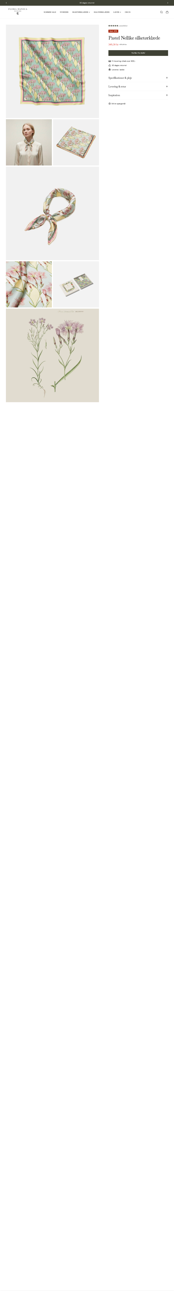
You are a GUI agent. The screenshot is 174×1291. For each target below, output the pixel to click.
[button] (113, 26)
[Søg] (161, 12)
